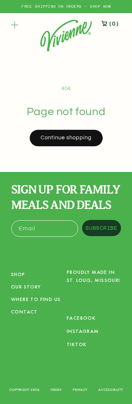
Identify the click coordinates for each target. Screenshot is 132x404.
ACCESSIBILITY (110, 389)
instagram (83, 332)
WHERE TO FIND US (35, 299)
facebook (81, 319)
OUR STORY (26, 286)
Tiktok (77, 345)
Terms (56, 389)
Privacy (80, 389)
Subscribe (101, 228)
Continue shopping (66, 137)
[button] (15, 25)
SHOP (18, 274)
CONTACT (24, 311)
